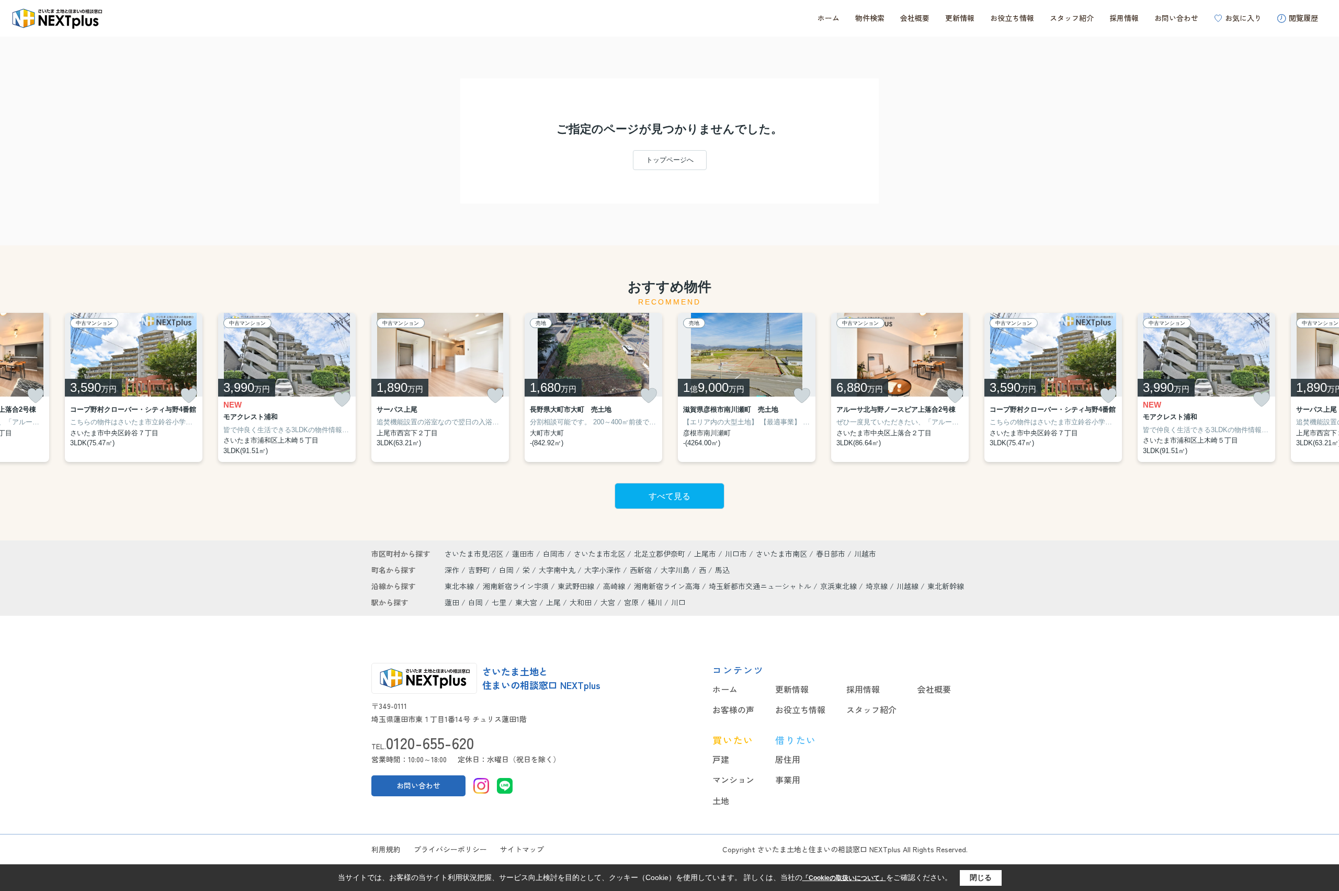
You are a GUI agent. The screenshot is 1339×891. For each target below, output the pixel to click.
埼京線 (878, 586)
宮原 (631, 602)
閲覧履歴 (1303, 18)
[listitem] (440, 388)
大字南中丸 (558, 570)
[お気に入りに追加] (35, 395)
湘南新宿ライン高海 (668, 586)
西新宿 (642, 570)
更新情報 (959, 18)
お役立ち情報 (1012, 18)
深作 (453, 570)
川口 (678, 602)
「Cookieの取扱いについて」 (844, 878)
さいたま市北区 (599, 553)
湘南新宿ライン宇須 (517, 586)
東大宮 (526, 602)
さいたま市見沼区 (474, 553)
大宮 (607, 602)
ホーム (828, 18)
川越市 (865, 553)
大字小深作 (603, 570)
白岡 (507, 570)
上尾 (553, 602)
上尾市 (705, 553)
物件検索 (869, 18)
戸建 (720, 759)
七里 (499, 602)
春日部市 (830, 553)
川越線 (909, 586)
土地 (720, 800)
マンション (733, 779)
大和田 (581, 602)
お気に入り (1243, 18)
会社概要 (914, 18)
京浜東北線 (839, 586)
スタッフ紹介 (1072, 18)
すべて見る (669, 496)
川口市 (736, 553)
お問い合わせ (1176, 18)
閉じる (981, 877)
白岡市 (554, 553)
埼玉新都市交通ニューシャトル (761, 586)
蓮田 (452, 602)
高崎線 (615, 586)
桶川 (655, 602)
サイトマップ (522, 849)
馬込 (722, 570)
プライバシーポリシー (450, 849)
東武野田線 (577, 586)
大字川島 (676, 570)
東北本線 (460, 586)
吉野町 (480, 570)
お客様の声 (733, 709)
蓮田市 (523, 553)
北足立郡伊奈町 (659, 553)
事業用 (787, 779)
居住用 (787, 759)
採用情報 (1124, 18)
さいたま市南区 (781, 553)
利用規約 (386, 849)
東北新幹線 (945, 586)
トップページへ (670, 160)
